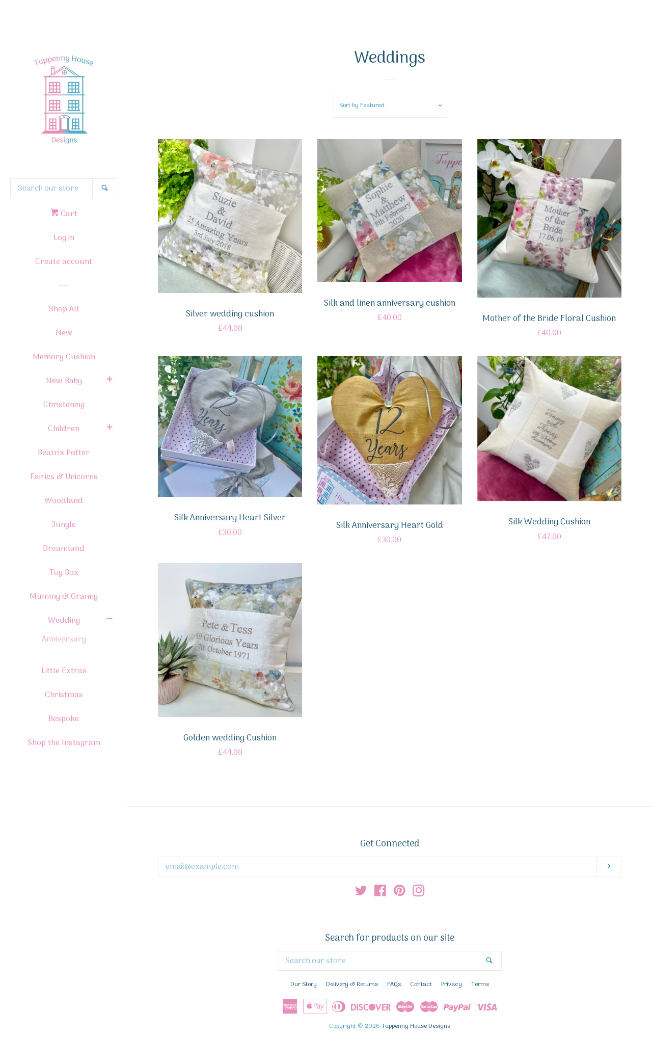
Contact (421, 984)
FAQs (394, 984)
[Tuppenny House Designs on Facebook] (380, 893)
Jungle (63, 524)
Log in (63, 238)
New (64, 333)
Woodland (63, 501)
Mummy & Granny (64, 596)
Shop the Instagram (64, 743)
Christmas (64, 695)
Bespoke (63, 719)
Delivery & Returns (352, 984)
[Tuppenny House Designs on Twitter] (361, 893)
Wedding (64, 620)
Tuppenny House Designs (416, 1026)
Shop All (64, 309)
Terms (480, 984)
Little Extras (64, 671)
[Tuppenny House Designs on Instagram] (419, 893)
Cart (68, 214)
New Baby (64, 381)
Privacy (451, 984)
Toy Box (63, 572)
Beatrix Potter (64, 453)
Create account (63, 262)
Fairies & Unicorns (64, 477)
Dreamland (64, 548)
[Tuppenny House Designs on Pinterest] (399, 893)
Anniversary (64, 639)
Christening (64, 405)
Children (63, 429)
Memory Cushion (64, 357)
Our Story (303, 984)
